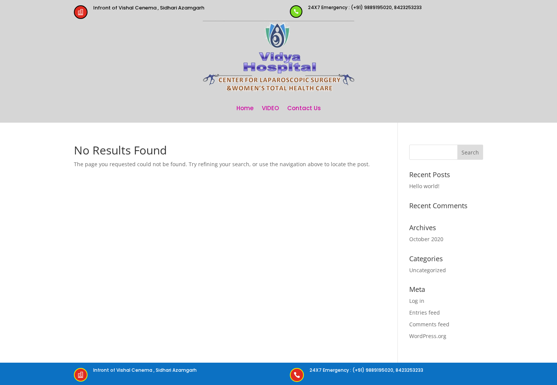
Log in (416, 300)
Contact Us (304, 108)
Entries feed (424, 312)
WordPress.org (427, 336)
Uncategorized (427, 270)
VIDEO (270, 108)
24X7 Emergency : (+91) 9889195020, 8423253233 (365, 7)
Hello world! (424, 186)
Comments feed (429, 324)
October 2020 (426, 239)
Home (244, 108)
